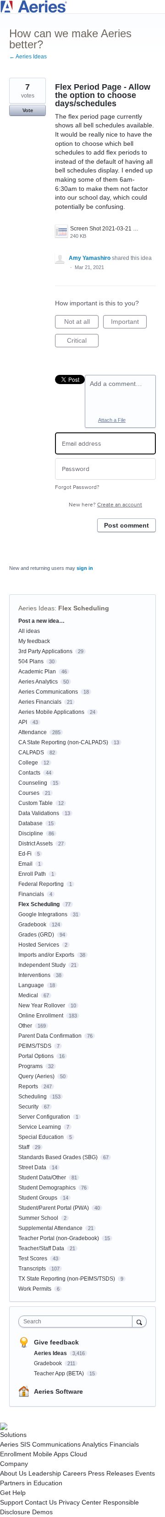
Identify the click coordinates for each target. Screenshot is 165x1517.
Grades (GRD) (36, 934)
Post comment (126, 525)
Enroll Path (32, 874)
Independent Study (42, 965)
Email (25, 864)
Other (25, 1026)
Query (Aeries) (36, 1076)
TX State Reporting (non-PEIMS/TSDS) (66, 1279)
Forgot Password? (77, 487)
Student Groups (37, 1198)
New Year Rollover (41, 1005)
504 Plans (31, 661)
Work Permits (34, 1289)
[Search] (139, 1321)
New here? (105, 504)
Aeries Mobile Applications (51, 712)
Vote (27, 110)
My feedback (34, 641)
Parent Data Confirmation (50, 1036)
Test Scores (32, 1258)
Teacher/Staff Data (41, 1248)
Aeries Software (58, 1391)
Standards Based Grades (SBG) (58, 1157)
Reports (28, 1086)
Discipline (30, 833)
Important (129, 323)
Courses (28, 793)
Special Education (41, 1137)
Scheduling (32, 1096)
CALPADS (31, 752)
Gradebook (32, 924)
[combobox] (77, 1321)
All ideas (29, 631)
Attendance (32, 732)
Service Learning (39, 1127)
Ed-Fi (25, 853)
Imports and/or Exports (46, 955)
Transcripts (32, 1268)
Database (30, 823)
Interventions (34, 975)
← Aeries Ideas (28, 56)
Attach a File (112, 420)
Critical (83, 342)
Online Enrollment (40, 1015)
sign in (85, 568)
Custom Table (35, 803)
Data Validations (38, 813)
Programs (30, 1066)
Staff (23, 1147)
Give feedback (56, 1342)
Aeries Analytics (38, 681)
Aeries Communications (48, 692)
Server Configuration (44, 1117)
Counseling (32, 783)
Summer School (38, 1218)
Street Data (32, 1167)
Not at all (81, 323)
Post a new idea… (41, 621)
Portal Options (36, 1056)
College (28, 762)
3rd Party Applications (45, 651)
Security (28, 1106)
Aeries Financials (39, 702)
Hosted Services (38, 945)
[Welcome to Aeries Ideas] (82, 6)
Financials (31, 894)
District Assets (35, 843)
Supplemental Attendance (50, 1228)
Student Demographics (47, 1187)
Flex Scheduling (83, 608)
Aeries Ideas (36, 608)
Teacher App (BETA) (59, 1373)
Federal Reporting (41, 884)
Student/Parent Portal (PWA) (53, 1208)
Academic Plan (37, 671)
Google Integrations (42, 914)
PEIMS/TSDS (34, 1046)
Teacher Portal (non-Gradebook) (58, 1238)
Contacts (29, 773)
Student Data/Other (42, 1177)
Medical (28, 995)
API (22, 722)
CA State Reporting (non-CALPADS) (63, 742)
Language (31, 985)
